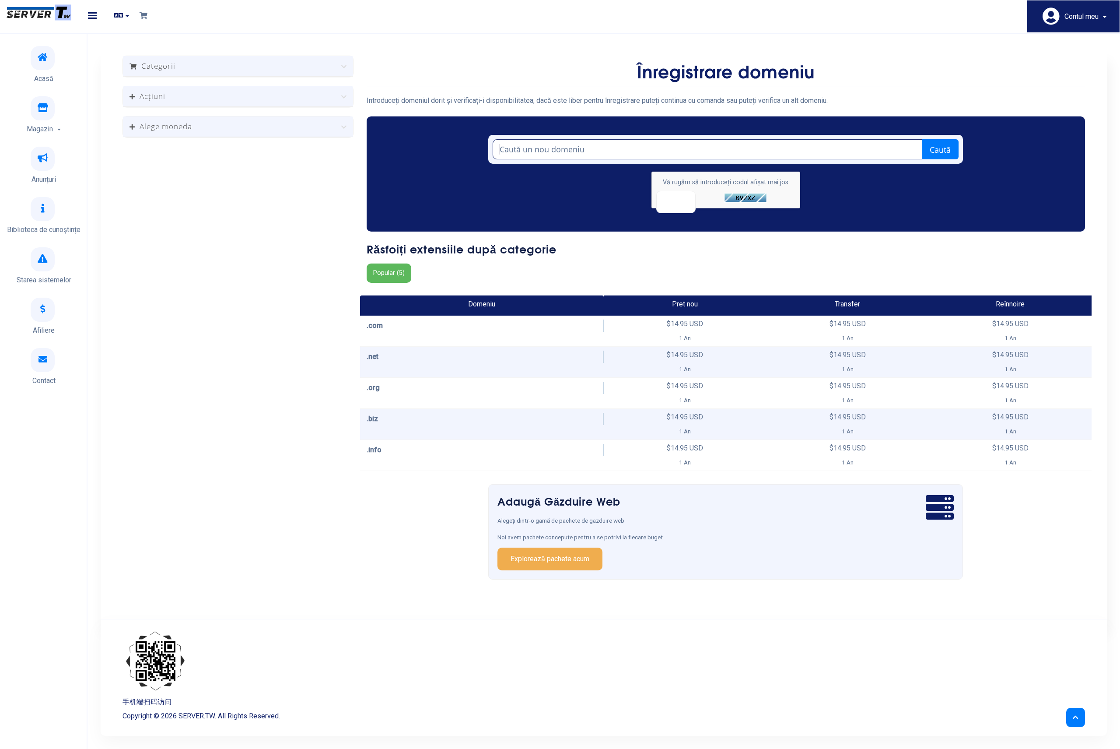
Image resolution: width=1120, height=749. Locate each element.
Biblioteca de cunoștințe (43, 229)
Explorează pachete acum (550, 559)
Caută (940, 149)
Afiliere (44, 330)
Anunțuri (44, 179)
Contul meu (1083, 16)
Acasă (43, 78)
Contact (44, 380)
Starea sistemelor (44, 280)
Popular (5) (389, 273)
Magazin (41, 129)
